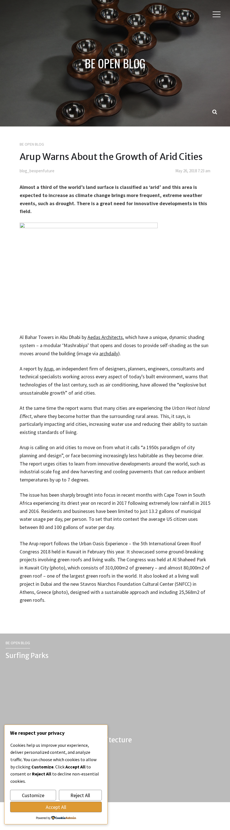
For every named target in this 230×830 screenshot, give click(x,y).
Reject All (80, 795)
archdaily (108, 353)
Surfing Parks (27, 655)
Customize (33, 795)
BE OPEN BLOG (115, 63)
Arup (48, 368)
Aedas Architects (105, 337)
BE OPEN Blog (32, 144)
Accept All (56, 807)
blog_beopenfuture (37, 170)
